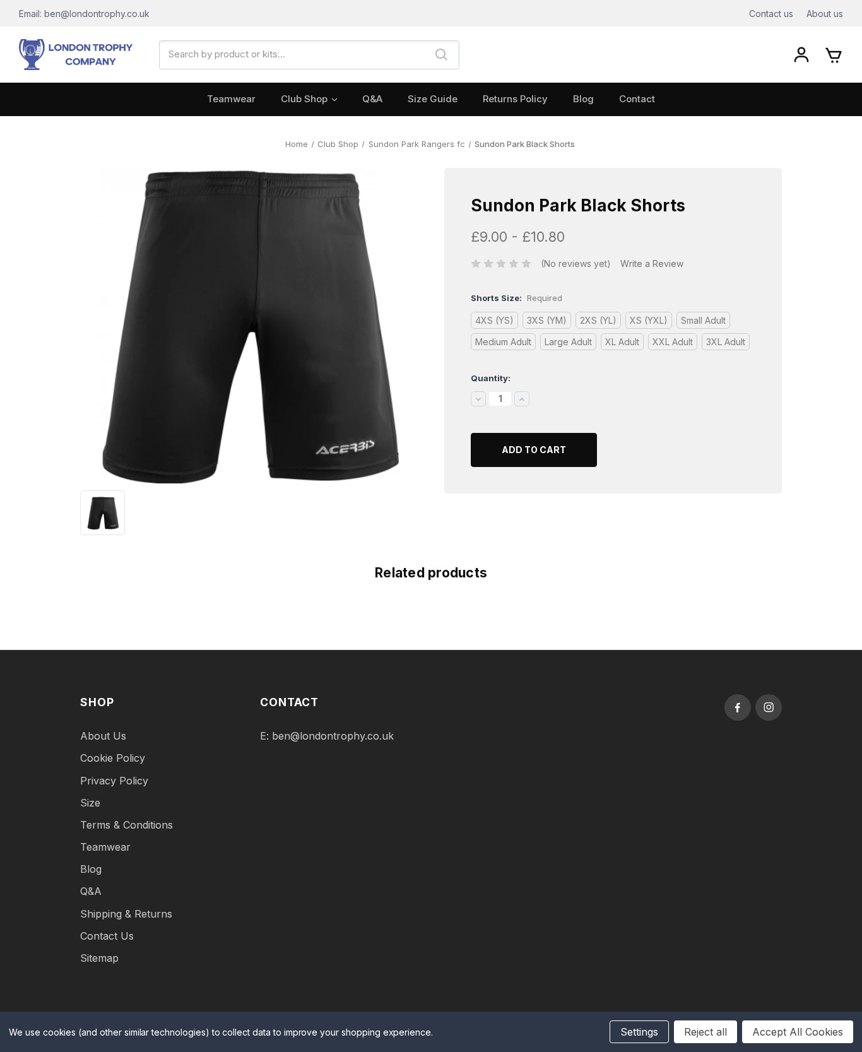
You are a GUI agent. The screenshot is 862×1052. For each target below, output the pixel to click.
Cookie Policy (112, 758)
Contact (637, 99)
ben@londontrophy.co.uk (333, 736)
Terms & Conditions (126, 825)
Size (90, 802)
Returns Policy (515, 99)
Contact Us (107, 936)
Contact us (771, 13)
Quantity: (491, 378)
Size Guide (433, 99)
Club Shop (304, 99)
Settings (639, 1031)
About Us (103, 736)
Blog (583, 99)
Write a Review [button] (651, 263)
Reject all (705, 1031)
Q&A (372, 99)
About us (824, 13)
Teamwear (231, 99)
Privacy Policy (114, 780)
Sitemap (99, 958)
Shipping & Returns (126, 913)
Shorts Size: (516, 298)
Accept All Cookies (797, 1031)
